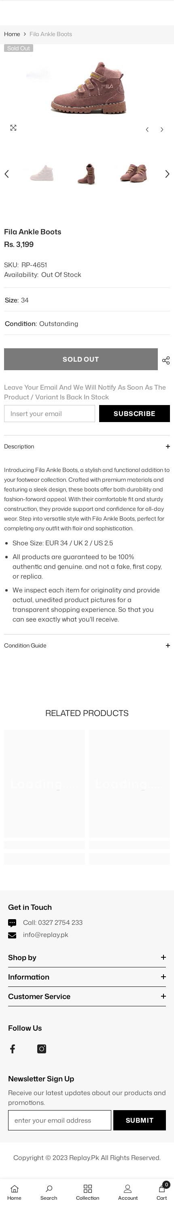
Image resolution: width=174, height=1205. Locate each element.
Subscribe (134, 413)
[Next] (162, 129)
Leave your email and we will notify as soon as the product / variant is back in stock (85, 392)
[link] (44, 845)
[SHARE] (164, 360)
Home (12, 34)
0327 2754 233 (60, 922)
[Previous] (147, 129)
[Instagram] (41, 1049)
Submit (140, 1120)
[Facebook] (12, 1049)
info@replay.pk (45, 934)
